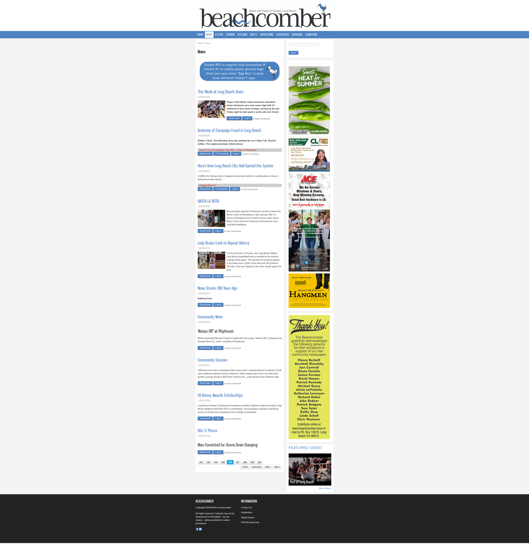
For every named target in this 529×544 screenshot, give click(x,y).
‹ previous (256, 466)
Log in (247, 118)
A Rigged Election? (207, 185)
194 (216, 462)
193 (208, 462)
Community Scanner (213, 360)
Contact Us (246, 507)
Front (200, 34)
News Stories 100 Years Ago (217, 288)
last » (277, 466)
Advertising (266, 34)
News (209, 34)
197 (237, 462)
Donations (311, 34)
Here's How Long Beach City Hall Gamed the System (235, 165)
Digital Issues (247, 517)
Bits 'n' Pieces (207, 430)
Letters (219, 34)
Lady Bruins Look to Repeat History (223, 243)
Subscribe (297, 34)
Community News (210, 316)
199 (252, 462)
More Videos (325, 488)
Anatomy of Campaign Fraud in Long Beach (229, 130)
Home (200, 43)
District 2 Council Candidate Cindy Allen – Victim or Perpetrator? (228, 150)
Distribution (246, 512)
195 (223, 462)
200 (259, 462)
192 (201, 462)
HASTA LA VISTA (208, 201)
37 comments (221, 153)
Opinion (230, 34)
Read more (235, 118)
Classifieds (282, 34)
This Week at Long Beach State (220, 91)
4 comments (221, 189)
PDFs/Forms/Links (250, 522)
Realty (253, 34)
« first (245, 466)
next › (268, 466)
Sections (242, 34)
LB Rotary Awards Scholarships (220, 395)
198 (245, 462)
